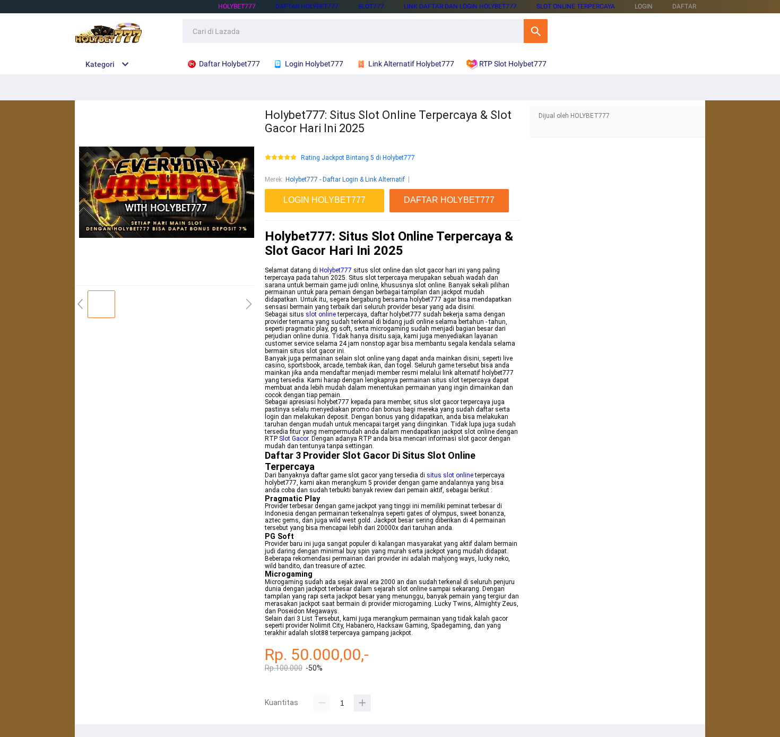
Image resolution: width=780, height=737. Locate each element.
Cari (536, 31)
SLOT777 (371, 6)
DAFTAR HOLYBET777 (307, 6)
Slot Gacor (293, 438)
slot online (321, 314)
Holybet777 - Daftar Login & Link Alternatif (345, 179)
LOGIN (644, 6)
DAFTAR (684, 6)
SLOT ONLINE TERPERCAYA (575, 6)
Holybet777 (335, 270)
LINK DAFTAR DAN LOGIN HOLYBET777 (460, 6)
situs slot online (450, 475)
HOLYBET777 (237, 6)
